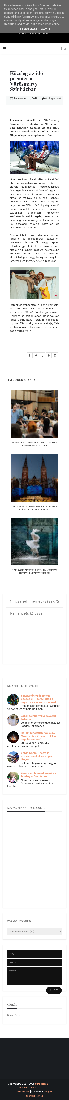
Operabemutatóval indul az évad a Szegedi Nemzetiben (34, 444)
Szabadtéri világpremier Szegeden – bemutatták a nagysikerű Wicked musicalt (39, 699)
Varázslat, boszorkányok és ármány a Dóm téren (38, 775)
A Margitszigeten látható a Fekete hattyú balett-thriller (34, 572)
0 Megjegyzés (53, 98)
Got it (45, 29)
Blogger (48, 1091)
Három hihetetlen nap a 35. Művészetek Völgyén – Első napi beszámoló (38, 736)
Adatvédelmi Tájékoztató (28, 1087)
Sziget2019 (13, 1015)
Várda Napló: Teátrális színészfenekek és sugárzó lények (38, 756)
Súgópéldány (42, 1083)
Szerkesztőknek (34, 1095)
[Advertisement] (19, 1061)
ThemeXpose (22, 1091)
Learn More (29, 29)
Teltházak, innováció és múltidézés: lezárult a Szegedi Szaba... (34, 508)
